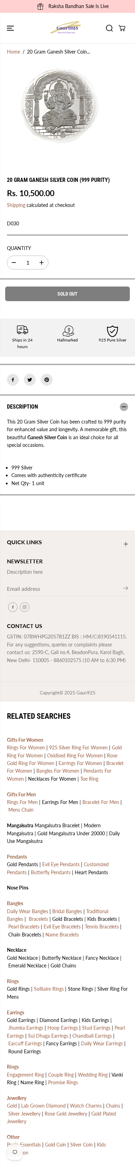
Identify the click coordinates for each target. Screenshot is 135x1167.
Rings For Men (22, 802)
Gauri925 (86, 692)
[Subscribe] (125, 589)
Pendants (17, 857)
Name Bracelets (62, 934)
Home (13, 52)
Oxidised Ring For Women (75, 755)
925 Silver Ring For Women (78, 747)
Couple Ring (61, 1075)
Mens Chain (21, 810)
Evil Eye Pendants (61, 864)
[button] (11, 28)
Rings (13, 981)
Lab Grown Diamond (43, 1106)
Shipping (16, 205)
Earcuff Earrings (25, 1043)
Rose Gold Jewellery (66, 1114)
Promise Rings (63, 1082)
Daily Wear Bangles (27, 911)
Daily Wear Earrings (102, 1043)
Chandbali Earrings (92, 1036)
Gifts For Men (21, 794)
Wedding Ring (93, 1075)
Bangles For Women (57, 771)
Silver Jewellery (24, 1114)
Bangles (15, 903)
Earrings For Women (80, 763)
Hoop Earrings (62, 1028)
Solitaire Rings (49, 989)
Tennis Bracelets (102, 926)
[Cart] (122, 28)
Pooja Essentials (24, 1145)
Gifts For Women (25, 740)
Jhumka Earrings (25, 1028)
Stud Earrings (96, 1028)
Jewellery (16, 1098)
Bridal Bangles (67, 911)
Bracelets (38, 919)
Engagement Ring (25, 1075)
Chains (113, 1106)
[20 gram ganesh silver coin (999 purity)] (61, 106)
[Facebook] (13, 380)
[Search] (109, 28)
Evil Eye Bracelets (62, 926)
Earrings (15, 1012)
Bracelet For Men (100, 802)
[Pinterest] (47, 380)
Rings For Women (26, 747)
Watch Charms (86, 1106)
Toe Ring (89, 779)
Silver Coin (81, 1145)
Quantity (19, 248)
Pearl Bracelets (23, 926)
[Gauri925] (65, 28)
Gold (12, 1106)
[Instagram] (24, 607)
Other (13, 1137)
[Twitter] (30, 380)
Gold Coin (55, 1145)
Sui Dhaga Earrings (48, 1036)
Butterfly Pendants (51, 872)
